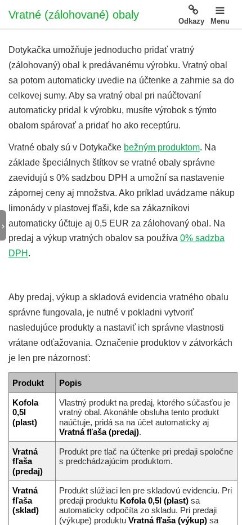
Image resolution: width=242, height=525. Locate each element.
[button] (7, 226)
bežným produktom (162, 147)
